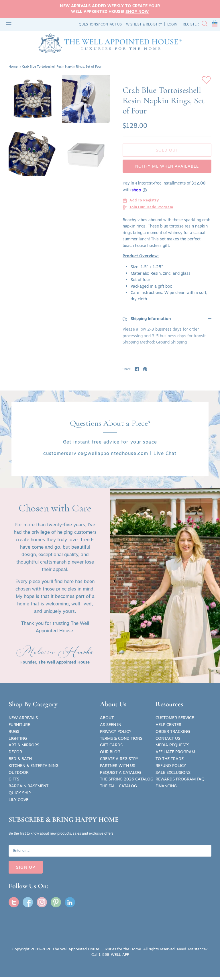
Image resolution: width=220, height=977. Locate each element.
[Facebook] (28, 902)
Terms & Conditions (121, 738)
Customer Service (175, 718)
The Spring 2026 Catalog (126, 779)
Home (13, 66)
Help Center (168, 724)
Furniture (19, 724)
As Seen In (110, 724)
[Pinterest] (56, 902)
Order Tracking (173, 731)
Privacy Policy (115, 731)
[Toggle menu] (8, 24)
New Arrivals (23, 718)
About (107, 718)
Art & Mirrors (24, 745)
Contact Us (168, 738)
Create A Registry (119, 759)
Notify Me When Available (167, 166)
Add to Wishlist (206, 80)
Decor (15, 752)
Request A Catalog (120, 772)
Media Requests (172, 745)
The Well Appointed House (75, 949)
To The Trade (170, 759)
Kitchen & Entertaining (33, 765)
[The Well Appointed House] (110, 43)
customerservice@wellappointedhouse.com (95, 453)
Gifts (14, 779)
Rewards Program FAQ (180, 779)
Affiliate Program (175, 752)
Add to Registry (144, 200)
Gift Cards (111, 745)
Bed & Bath (20, 759)
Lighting (18, 738)
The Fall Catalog (118, 786)
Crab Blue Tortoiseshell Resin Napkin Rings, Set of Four (62, 66)
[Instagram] (42, 902)
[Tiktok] (70, 902)
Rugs (14, 731)
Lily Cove (18, 800)
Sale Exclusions (173, 772)
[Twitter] (14, 902)
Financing (166, 786)
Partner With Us (117, 765)
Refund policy (171, 765)
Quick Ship (20, 793)
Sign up (25, 867)
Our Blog (110, 752)
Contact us (111, 24)
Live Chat (165, 453)
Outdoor (19, 772)
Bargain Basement (28, 786)
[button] (215, 24)
